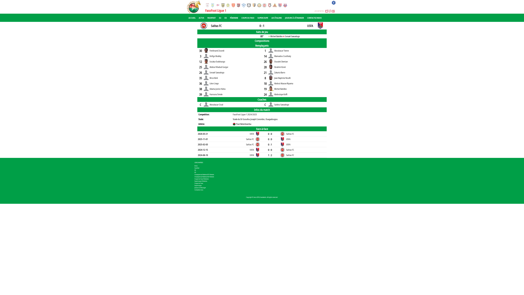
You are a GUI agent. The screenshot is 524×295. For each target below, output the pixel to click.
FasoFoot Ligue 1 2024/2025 (245, 114)
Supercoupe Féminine (200, 181)
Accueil (192, 17)
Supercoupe (262, 17)
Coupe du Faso (247, 17)
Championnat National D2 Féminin (204, 177)
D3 (225, 17)
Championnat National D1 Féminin (204, 174)
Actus (201, 17)
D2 (220, 17)
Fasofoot (211, 17)
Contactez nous (314, 17)
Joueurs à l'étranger (294, 17)
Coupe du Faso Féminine (201, 179)
